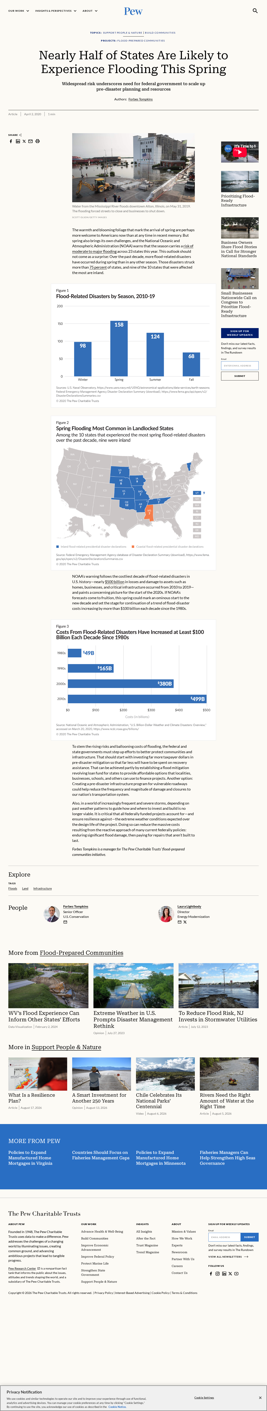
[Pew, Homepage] (133, 10)
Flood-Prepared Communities (81, 952)
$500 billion (114, 581)
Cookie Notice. (117, 1406)
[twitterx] (24, 141)
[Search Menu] (255, 11)
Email (224, 359)
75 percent (98, 267)
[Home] (44, 1213)
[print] (37, 141)
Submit (239, 376)
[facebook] (10, 141)
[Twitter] (230, 1274)
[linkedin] (17, 141)
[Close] (260, 1397)
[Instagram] (217, 1273)
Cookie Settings (204, 1397)
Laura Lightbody (189, 906)
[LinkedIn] (224, 1273)
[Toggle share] (256, 130)
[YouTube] (236, 1273)
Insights (142, 1224)
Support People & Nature (66, 1047)
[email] (30, 141)
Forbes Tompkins (75, 906)
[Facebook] (210, 1273)
